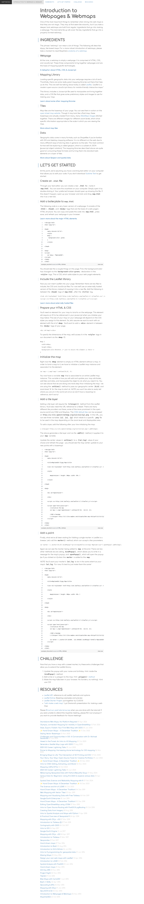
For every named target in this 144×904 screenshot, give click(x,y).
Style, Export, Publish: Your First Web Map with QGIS (61, 728)
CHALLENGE (78, 2)
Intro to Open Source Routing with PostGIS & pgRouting (62, 807)
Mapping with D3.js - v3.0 (50, 819)
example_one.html (46, 264)
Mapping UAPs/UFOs (49, 767)
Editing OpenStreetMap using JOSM (55, 804)
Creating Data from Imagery (51, 810)
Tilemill (43, 876)
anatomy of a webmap (77, 51)
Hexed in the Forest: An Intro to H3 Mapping (58, 741)
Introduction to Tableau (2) (51, 822)
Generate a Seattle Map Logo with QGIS (56, 744)
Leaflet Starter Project (53, 701)
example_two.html (46, 528)
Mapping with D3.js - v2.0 (50, 834)
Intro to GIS (44, 828)
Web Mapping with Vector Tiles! (53, 792)
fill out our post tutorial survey (58, 710)
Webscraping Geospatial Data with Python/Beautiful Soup (63, 773)
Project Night (45, 873)
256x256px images (88, 116)
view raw (100, 264)
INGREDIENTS (49, 2)
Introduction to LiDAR (49, 861)
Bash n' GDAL (45, 882)
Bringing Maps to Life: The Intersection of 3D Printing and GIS (65, 755)
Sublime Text (91, 174)
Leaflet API (48, 695)
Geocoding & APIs (47, 885)
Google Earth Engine (48, 831)
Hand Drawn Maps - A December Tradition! (58, 789)
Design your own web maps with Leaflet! (56, 858)
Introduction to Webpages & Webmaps (28, 2)
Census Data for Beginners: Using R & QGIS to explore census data (67, 776)
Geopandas (45, 840)
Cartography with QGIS (49, 825)
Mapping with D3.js (48, 888)
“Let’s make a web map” (53, 703)
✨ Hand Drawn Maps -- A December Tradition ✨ (60, 731)
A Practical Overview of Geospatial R (55, 816)
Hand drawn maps (47, 843)
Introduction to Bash (48, 846)
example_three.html (47, 651)
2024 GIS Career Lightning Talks (53, 770)
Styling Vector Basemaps (50, 734)
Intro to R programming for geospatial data (58, 852)
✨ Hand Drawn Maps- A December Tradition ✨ (59, 761)
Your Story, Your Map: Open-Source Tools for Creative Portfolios (66, 758)
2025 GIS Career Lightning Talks (53, 747)
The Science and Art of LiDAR (52, 787)
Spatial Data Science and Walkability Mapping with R (61, 781)
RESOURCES (89, 2)
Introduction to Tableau (49, 837)
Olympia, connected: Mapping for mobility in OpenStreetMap (65, 725)
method (87, 677)
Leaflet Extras (49, 698)
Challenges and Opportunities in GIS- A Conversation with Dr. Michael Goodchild (68, 737)
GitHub (64, 264)
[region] (72, 242)
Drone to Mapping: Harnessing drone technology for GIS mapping (67, 750)
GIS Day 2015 (45, 870)
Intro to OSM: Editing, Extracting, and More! (58, 764)
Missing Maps (45, 855)
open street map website (50, 113)
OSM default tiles (81, 412)
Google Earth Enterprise (50, 798)
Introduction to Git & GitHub (51, 849)
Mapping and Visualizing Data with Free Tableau (60, 795)
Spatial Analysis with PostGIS (51, 864)
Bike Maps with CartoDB (50, 879)
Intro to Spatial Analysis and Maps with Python (59, 813)
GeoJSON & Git (46, 891)
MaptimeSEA (6, 2)
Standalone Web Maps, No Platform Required (58, 722)
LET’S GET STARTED (63, 2)
